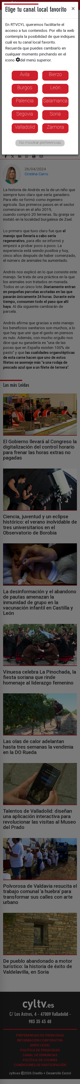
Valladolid (25, 127)
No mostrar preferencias (40, 142)
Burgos (24, 87)
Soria (55, 114)
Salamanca (55, 101)
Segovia (24, 114)
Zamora (55, 127)
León (55, 87)
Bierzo (55, 74)
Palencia (25, 101)
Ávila (25, 74)
